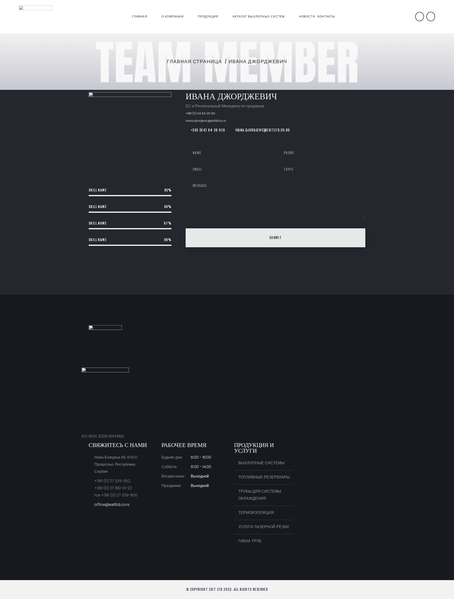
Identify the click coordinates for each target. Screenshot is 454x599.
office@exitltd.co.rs (111, 504)
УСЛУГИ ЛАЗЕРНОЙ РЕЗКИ (263, 527)
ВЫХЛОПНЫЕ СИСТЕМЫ (261, 463)
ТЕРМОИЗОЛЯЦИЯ (256, 512)
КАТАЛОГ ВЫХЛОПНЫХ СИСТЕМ (259, 16)
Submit (275, 238)
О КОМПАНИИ (173, 16)
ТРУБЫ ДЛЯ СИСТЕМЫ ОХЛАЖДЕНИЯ (259, 495)
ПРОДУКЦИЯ (208, 16)
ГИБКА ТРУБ (250, 541)
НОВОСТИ (307, 16)
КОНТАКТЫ (326, 16)
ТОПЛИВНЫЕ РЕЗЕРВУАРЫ (264, 477)
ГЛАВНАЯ (139, 16)
